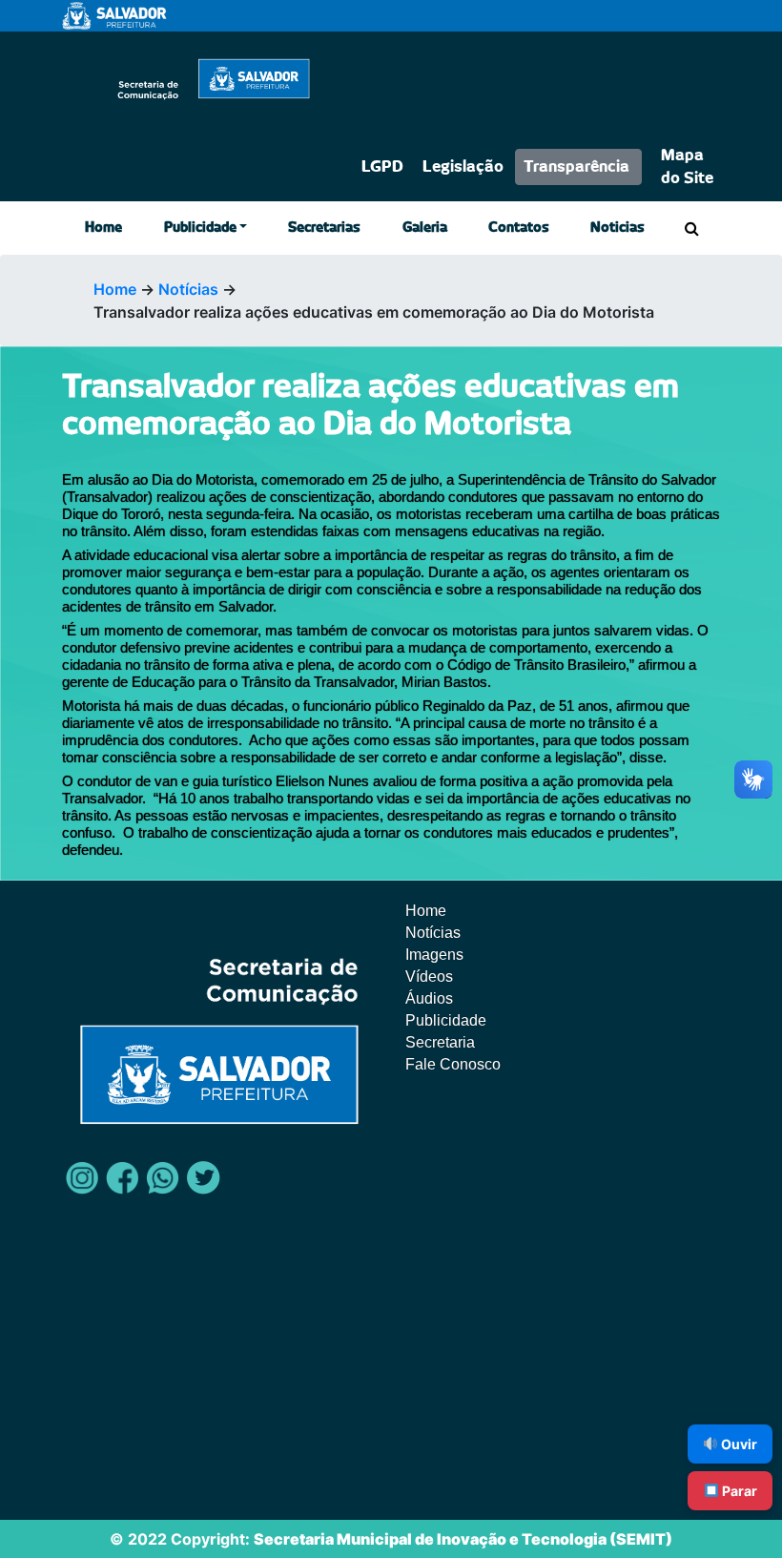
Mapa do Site (687, 167)
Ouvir (737, 1444)
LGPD (382, 167)
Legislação (463, 167)
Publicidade (200, 228)
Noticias (617, 228)
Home (103, 228)
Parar (738, 1491)
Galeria (424, 228)
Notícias (188, 289)
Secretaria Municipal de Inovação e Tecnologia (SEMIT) (463, 1538)
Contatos (518, 228)
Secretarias (324, 228)
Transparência (576, 167)
